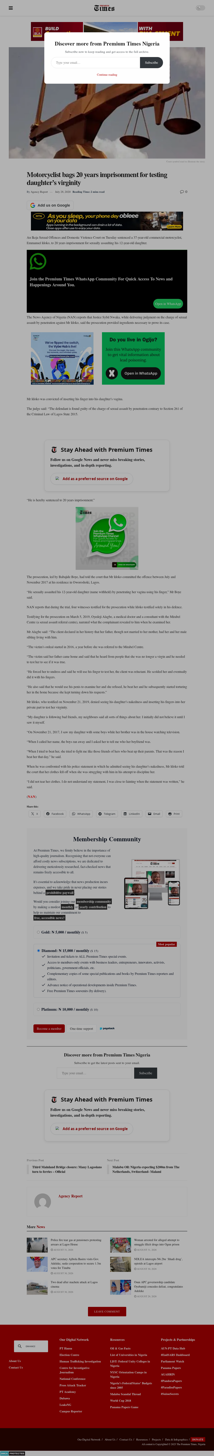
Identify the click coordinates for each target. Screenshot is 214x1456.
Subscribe (151, 62)
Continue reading (107, 75)
